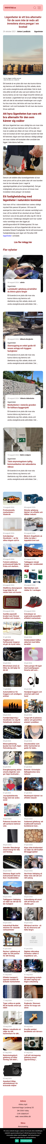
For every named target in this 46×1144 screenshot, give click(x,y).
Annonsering (23, 1126)
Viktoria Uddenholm (27, 398)
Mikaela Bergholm (26, 339)
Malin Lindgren (25, 455)
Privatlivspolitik (26, 1141)
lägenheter (38, 31)
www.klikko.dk (25, 1116)
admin (22, 282)
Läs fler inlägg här (23, 242)
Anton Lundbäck (23, 31)
